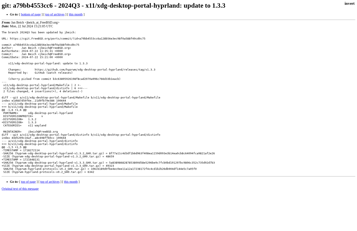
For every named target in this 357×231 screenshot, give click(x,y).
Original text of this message (20, 188)
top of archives (54, 14)
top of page (28, 181)
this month (76, 14)
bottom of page (31, 14)
